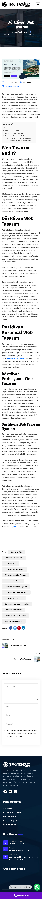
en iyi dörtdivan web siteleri (15, 616)
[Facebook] (10, 628)
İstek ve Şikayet (10, 824)
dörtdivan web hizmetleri (14, 569)
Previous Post (9, 640)
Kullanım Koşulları (10, 820)
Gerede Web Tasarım (22, 659)
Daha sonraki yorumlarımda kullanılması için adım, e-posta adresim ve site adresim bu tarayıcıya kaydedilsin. (22, 733)
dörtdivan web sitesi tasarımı (16, 592)
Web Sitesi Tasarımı (10, 35)
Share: (4, 628)
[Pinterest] (19, 628)
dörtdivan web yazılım (13, 610)
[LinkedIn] (23, 628)
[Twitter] (15, 628)
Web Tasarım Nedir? (13, 130)
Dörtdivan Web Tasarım (14, 133)
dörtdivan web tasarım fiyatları (17, 604)
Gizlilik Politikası (10, 816)
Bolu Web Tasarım (18, 645)
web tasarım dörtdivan (13, 621)
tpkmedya (28, 82)
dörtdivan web (10, 564)
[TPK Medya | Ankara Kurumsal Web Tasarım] (16, 4)
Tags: (4, 552)
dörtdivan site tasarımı (13, 558)
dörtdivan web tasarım (13, 598)
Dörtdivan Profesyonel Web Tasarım (21, 138)
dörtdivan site (16, 552)
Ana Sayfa (7, 808)
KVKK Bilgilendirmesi (12, 812)
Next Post (34, 653)
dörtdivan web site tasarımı (15, 575)
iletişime (12, 526)
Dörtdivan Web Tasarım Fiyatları (21, 140)
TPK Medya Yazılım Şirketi (19, 32)
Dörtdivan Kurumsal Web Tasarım (18, 136)
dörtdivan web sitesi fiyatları (16, 587)
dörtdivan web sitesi (12, 581)
